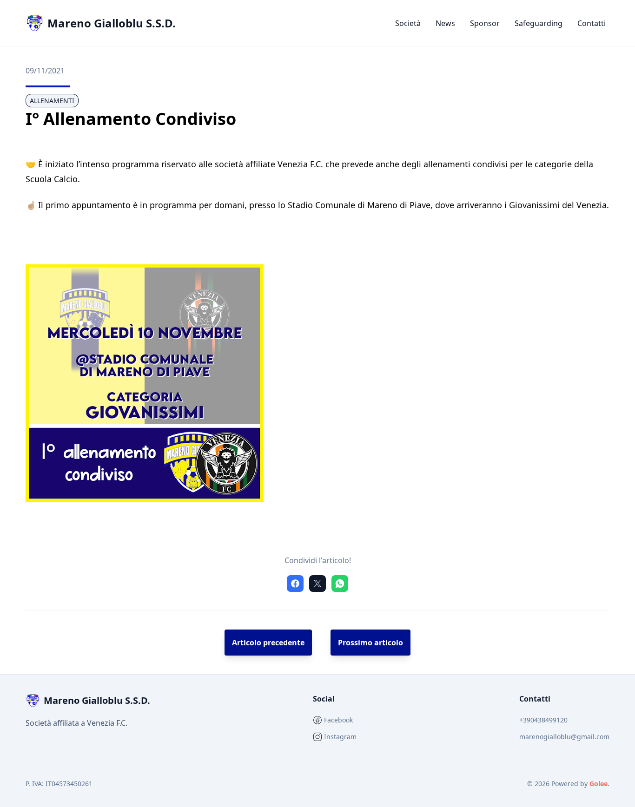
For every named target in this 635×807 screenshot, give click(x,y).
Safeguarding (538, 23)
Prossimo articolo (370, 642)
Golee (598, 783)
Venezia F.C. (107, 723)
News (445, 23)
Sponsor (485, 23)
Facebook (338, 719)
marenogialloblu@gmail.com (564, 736)
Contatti (591, 23)
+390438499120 (543, 719)
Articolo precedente (268, 642)
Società (408, 23)
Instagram (340, 736)
